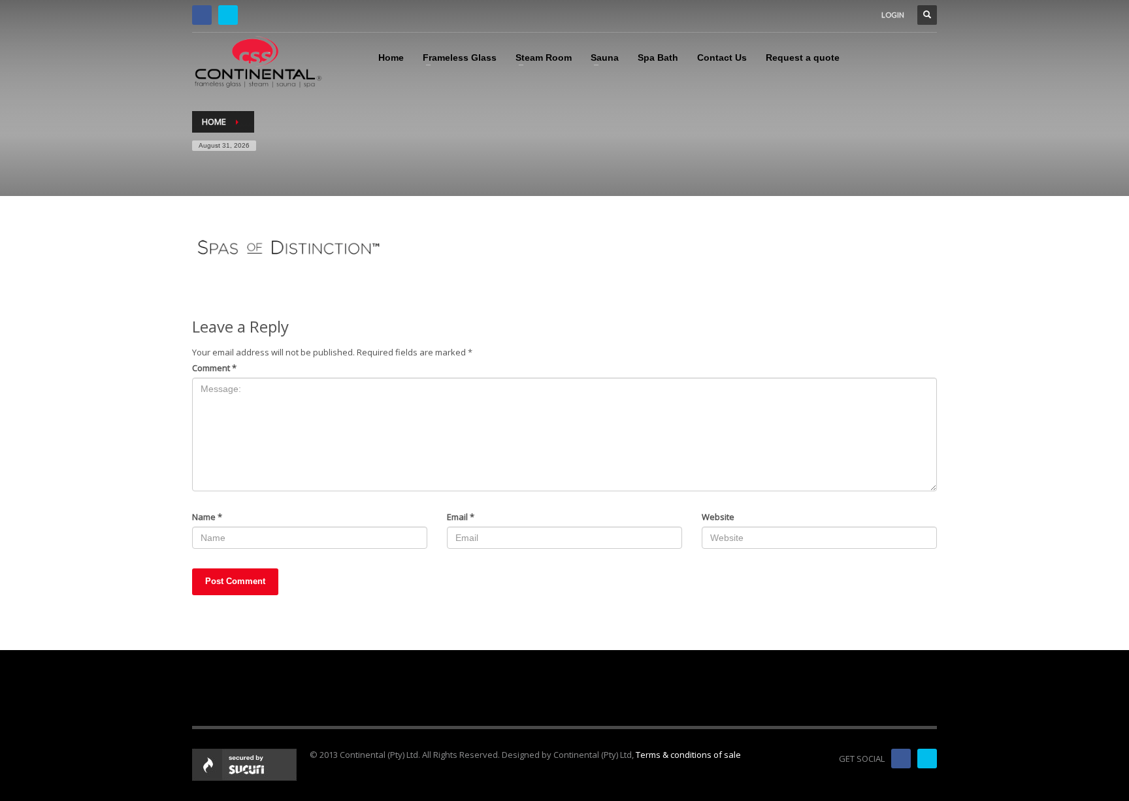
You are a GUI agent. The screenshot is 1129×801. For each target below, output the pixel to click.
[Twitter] (228, 15)
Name (207, 517)
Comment (214, 368)
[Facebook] (202, 15)
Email (460, 517)
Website (718, 517)
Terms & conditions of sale (688, 754)
